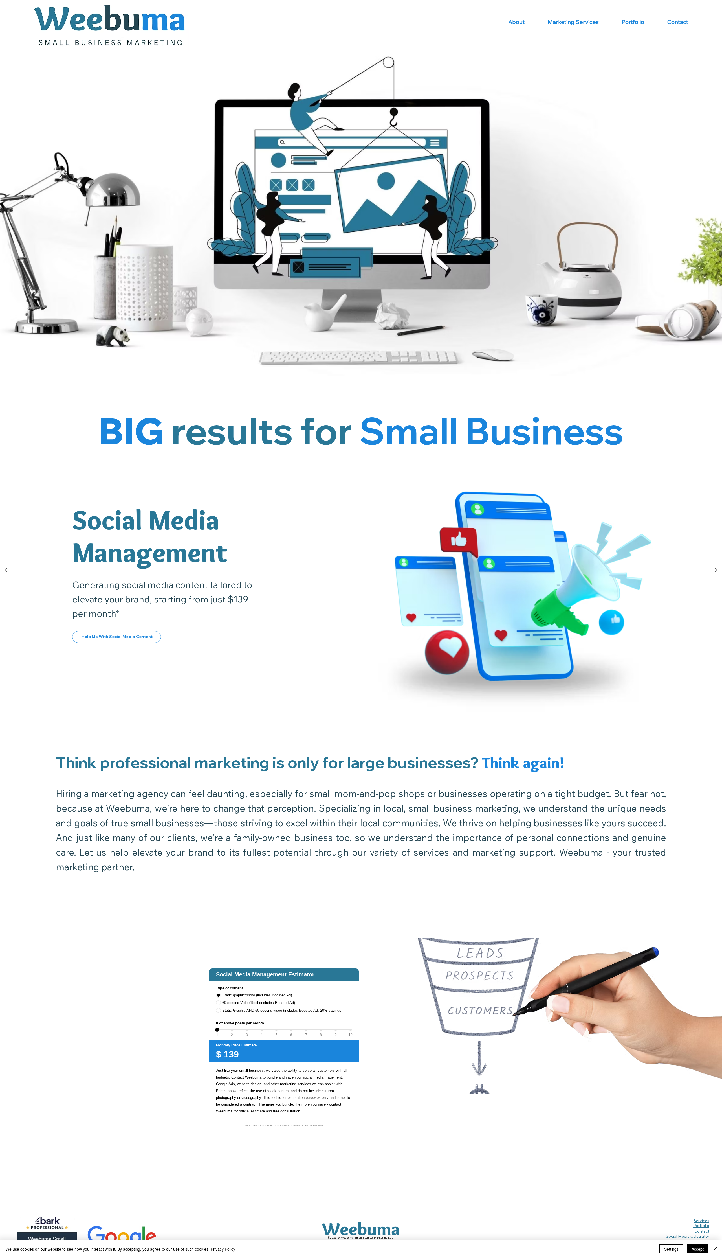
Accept (698, 1249)
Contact (701, 1231)
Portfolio (701, 1225)
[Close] (715, 1248)
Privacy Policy (223, 1249)
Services (701, 1220)
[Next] (710, 570)
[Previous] (11, 570)
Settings (671, 1249)
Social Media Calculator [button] (687, 1236)
